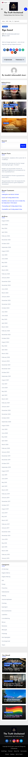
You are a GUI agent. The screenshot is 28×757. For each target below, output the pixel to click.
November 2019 (6, 459)
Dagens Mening (6, 576)
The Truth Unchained (13, 13)
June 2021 (5, 387)
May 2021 (4, 391)
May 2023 (4, 319)
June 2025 (5, 258)
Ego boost (7, 30)
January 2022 (6, 361)
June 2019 (5, 478)
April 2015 (4, 547)
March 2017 (5, 520)
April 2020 (5, 440)
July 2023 (4, 312)
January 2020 (6, 452)
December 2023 (6, 300)
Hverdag (5, 26)
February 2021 (6, 403)
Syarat (3, 197)
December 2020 (6, 410)
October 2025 (5, 243)
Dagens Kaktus (6, 573)
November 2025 (6, 239)
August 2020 (5, 425)
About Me (16, 751)
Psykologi (4, 633)
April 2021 (4, 395)
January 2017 (5, 528)
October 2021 (5, 372)
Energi (3, 584)
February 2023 (6, 330)
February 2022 (6, 357)
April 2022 (5, 349)
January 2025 (6, 277)
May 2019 (4, 482)
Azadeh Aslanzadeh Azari (13, 34)
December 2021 (6, 365)
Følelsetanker (13, 104)
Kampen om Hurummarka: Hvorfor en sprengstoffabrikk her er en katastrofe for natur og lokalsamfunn (13, 170)
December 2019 (6, 456)
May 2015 (4, 543)
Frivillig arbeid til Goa (13, 197)
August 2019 (5, 471)
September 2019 (6, 467)
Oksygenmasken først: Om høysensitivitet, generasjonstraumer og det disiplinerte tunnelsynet (13, 182)
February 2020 (6, 448)
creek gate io (5, 194)
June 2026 (5, 224)
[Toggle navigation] (2, 9)
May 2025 (4, 262)
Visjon (3, 645)
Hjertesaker (23, 751)
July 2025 (4, 255)
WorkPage (4, 751)
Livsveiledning (6, 618)
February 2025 (6, 274)
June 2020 (5, 433)
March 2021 (5, 399)
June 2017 (5, 512)
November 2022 (6, 334)
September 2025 (6, 247)
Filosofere (4, 588)
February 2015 (6, 554)
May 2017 (4, 516)
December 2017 (6, 501)
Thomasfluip (5, 206)
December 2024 (6, 281)
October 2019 (5, 463)
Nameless (4, 626)
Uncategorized (6, 641)
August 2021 (5, 380)
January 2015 (5, 558)
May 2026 (4, 228)
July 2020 (4, 429)
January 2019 (5, 497)
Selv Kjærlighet (14, 88)
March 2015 (5, 550)
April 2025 (4, 266)
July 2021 (4, 384)
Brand (7, 754)
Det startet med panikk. (10, 109)
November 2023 (6, 304)
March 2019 (5, 490)
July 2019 (4, 475)
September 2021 (6, 376)
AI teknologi (5, 569)
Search (4, 141)
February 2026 (6, 236)
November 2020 (6, 414)
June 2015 (5, 539)
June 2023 (5, 315)
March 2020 (5, 444)
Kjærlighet (5, 607)
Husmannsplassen (8, 106)
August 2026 (5, 220)
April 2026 (5, 232)
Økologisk (4, 629)
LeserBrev (4, 614)
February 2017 (6, 524)
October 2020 (5, 418)
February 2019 (6, 494)
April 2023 (4, 323)
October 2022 (5, 338)
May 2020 (4, 437)
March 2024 (5, 293)
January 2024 (6, 296)
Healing (4, 595)
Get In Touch (19, 754)
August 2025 (5, 251)
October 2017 (5, 505)
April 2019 (4, 486)
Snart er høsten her (9, 126)
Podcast (10, 751)
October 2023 (5, 308)
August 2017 (5, 509)
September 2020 (6, 421)
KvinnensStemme (6, 610)
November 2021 (6, 368)
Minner (4, 622)
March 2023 (5, 327)
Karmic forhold (15, 194)
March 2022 (5, 353)
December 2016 (6, 531)
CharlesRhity (5, 209)
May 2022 (4, 346)
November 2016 (6, 535)
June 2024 (5, 289)
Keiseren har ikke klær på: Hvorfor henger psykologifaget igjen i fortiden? (13, 685)
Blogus (22, 746)
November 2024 (6, 285)
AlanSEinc (4, 201)
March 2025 (5, 270)
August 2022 (5, 342)
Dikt (3, 580)
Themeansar (14, 748)
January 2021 (5, 406)
